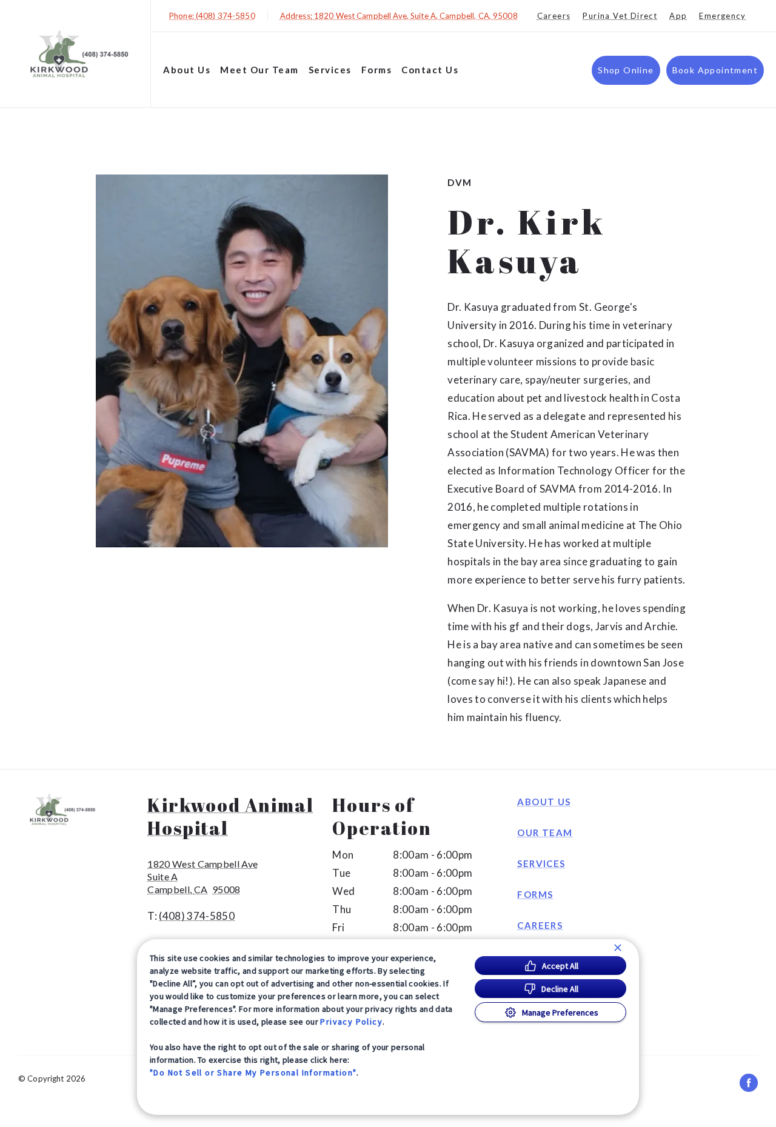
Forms (376, 69)
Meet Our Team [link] (259, 69)
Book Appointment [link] (715, 70)
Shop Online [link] (626, 70)
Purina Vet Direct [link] (620, 16)
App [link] (678, 16)
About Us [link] (543, 801)
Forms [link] (535, 894)
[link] (78, 53)
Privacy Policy (351, 1021)
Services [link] (541, 863)
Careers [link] (554, 16)
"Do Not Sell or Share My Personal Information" (253, 1072)
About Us (186, 69)
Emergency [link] (722, 16)
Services (330, 69)
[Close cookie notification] (617, 947)
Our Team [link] (544, 832)
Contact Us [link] (429, 69)
